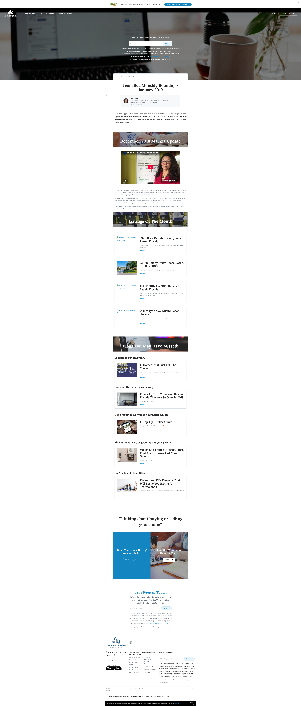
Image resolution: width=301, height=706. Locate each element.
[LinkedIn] (112, 661)
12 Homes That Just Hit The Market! (158, 366)
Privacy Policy (191, 689)
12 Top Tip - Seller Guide (156, 422)
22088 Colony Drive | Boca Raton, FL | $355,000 (162, 264)
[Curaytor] (113, 670)
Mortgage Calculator (150, 669)
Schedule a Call (148, 667)
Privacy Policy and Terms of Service (159, 56)
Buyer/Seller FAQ (47, 13)
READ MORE (143, 250)
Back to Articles (128, 76)
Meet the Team (133, 660)
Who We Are (30, 13)
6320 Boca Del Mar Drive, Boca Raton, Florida (160, 239)
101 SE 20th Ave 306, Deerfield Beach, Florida (160, 287)
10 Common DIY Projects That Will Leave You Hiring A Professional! (160, 483)
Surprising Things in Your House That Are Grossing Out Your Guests (162, 453)
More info (177, 703)
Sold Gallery (147, 672)
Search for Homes (66, 13)
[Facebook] (106, 661)
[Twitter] (109, 661)
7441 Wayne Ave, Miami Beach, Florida (160, 312)
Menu (273, 13)
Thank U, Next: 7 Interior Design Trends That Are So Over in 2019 (162, 395)
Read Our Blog (133, 672)
